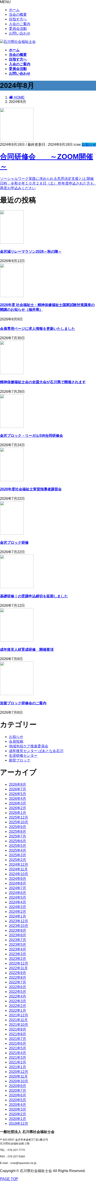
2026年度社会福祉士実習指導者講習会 (31, 489)
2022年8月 (17, 977)
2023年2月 (17, 959)
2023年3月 (17, 954)
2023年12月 (18, 921)
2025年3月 (17, 855)
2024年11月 (18, 869)
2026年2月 (17, 808)
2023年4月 (17, 949)
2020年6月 (17, 1095)
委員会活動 (18, 28)
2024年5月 (17, 897)
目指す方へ (18, 19)
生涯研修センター (23, 755)
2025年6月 (17, 841)
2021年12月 (18, 1015)
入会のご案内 (19, 24)
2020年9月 (17, 1086)
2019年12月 (18, 1123)
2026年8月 (17, 784)
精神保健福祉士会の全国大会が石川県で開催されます (43, 382)
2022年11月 (18, 968)
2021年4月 (17, 1053)
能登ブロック (19, 760)
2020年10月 (18, 1081)
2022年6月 (17, 987)
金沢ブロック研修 (14, 542)
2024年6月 (17, 893)
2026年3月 (17, 803)
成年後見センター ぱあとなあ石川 (36, 751)
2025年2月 (17, 860)
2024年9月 (17, 879)
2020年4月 (17, 1105)
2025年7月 (17, 836)
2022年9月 (17, 973)
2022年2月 (17, 1006)
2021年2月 (17, 1062)
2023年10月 (18, 926)
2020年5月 (17, 1100)
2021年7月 (17, 1039)
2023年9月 (17, 930)
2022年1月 (17, 1010)
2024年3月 (17, 907)
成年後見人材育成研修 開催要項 (27, 649)
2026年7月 (17, 789)
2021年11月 (18, 1020)
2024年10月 (18, 874)
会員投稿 (16, 741)
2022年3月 (17, 1001)
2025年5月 (17, 846)
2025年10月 (18, 822)
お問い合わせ (19, 33)
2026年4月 (17, 798)
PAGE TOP (9, 1179)
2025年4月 (17, 850)
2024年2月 (17, 911)
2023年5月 (17, 944)
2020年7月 (17, 1090)
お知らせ (89, 144)
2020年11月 (18, 1076)
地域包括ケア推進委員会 (28, 746)
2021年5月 (17, 1048)
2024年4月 (17, 902)
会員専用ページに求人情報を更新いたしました (37, 329)
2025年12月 (18, 817)
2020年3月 (17, 1109)
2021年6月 (17, 1043)
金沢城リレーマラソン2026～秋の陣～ (31, 251)
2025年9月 (17, 827)
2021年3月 (17, 1057)
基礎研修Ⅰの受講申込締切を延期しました (34, 596)
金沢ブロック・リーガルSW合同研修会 (31, 435)
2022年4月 (17, 996)
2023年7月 (17, 940)
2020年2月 (17, 1114)
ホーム (14, 10)
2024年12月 (18, 864)
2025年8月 (17, 831)
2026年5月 (17, 794)
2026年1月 (17, 813)
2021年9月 (17, 1029)
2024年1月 (17, 916)
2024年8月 (17, 883)
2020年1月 (17, 1119)
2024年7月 (17, 888)
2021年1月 (17, 1067)
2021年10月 (18, 1025)
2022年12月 (18, 963)
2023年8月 (17, 935)
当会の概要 (18, 14)
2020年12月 (18, 1072)
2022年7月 (17, 982)
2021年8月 (17, 1034)
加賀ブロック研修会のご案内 (23, 703)
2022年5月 (17, 992)
